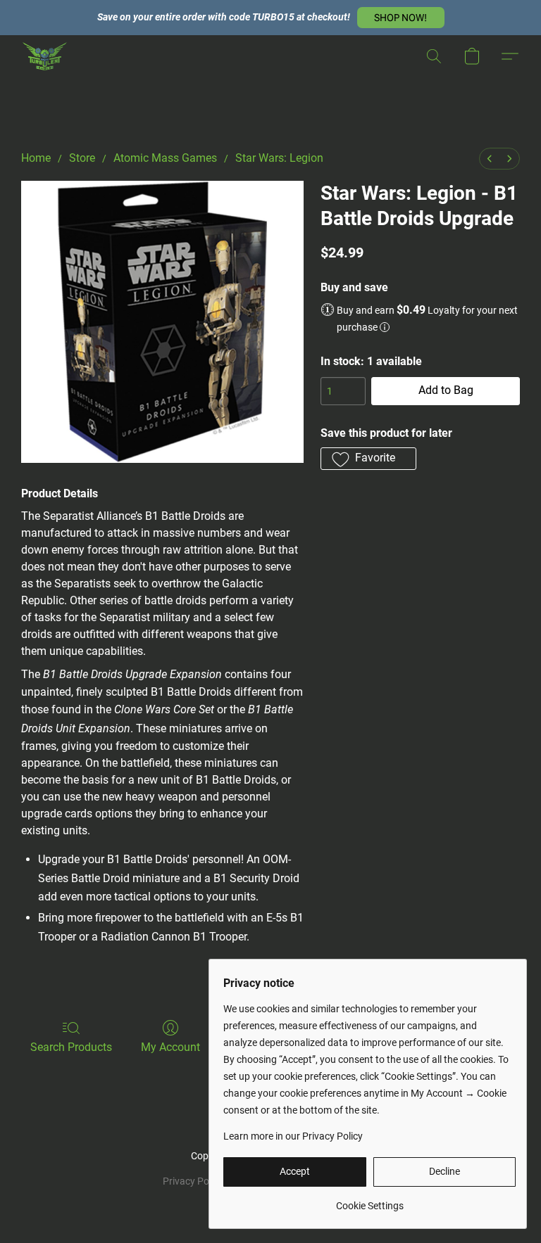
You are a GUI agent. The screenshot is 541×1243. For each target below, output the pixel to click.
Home (36, 158)
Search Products (71, 1047)
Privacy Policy (193, 1181)
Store (82, 158)
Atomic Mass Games (165, 158)
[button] (400, 17)
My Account (170, 1047)
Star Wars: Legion (279, 158)
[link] (369, 1200)
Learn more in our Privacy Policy (293, 1136)
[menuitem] (489, 158)
